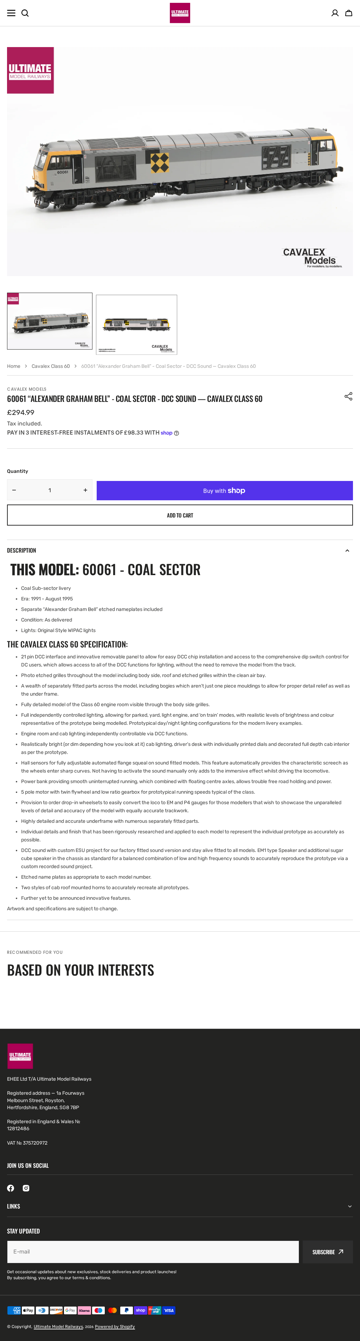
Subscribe (324, 1252)
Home (13, 366)
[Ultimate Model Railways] (180, 13)
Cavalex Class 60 (51, 366)
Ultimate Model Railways (58, 1326)
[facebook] (10, 1188)
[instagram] (26, 1188)
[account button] (335, 13)
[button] (349, 13)
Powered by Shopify (115, 1326)
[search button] (25, 13)
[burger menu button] (11, 13)
